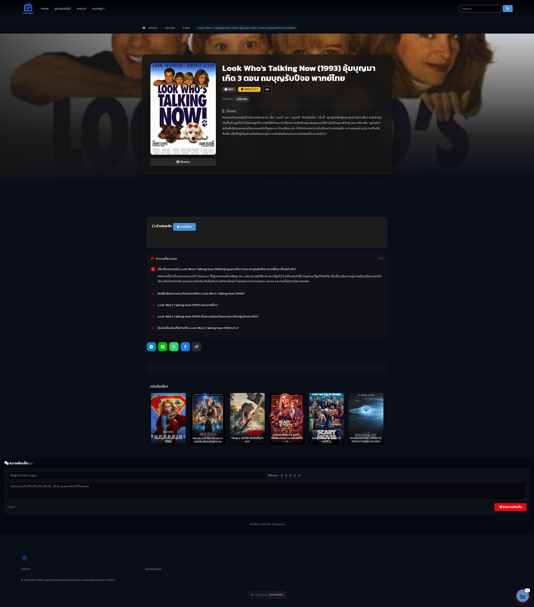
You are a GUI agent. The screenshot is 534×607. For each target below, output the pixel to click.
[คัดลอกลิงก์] (196, 346)
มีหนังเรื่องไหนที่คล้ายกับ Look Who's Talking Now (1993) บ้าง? (198, 328)
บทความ (81, 8)
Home (45, 8)
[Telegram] (151, 346)
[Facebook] (185, 346)
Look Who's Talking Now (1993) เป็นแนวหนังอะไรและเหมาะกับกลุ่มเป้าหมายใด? (208, 316)
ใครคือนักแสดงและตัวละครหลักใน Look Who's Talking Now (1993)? (201, 293)
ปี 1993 (186, 28)
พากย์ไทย (186, 227)
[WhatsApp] (174, 346)
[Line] (162, 346)
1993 (230, 89)
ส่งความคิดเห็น (512, 507)
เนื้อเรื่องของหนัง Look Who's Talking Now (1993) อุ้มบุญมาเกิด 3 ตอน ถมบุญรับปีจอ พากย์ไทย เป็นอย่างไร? (226, 269)
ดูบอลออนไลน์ (62, 8)
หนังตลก (170, 28)
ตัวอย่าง (184, 162)
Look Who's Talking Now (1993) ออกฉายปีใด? (187, 305)
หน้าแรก (152, 28)
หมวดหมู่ (97, 8)
